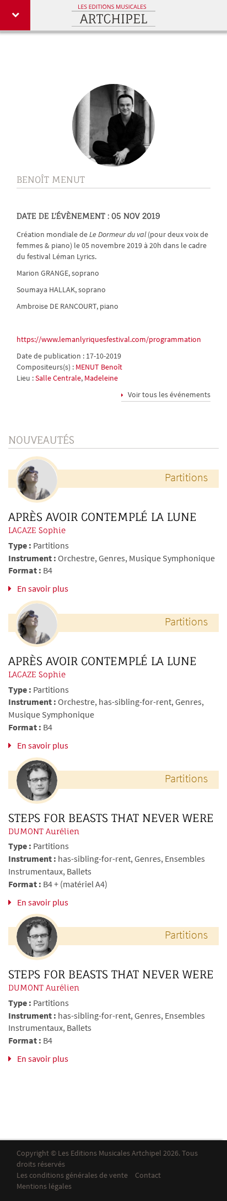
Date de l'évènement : (63, 215)
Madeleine (101, 379)
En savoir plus (42, 589)
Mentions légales (44, 1187)
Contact (148, 1176)
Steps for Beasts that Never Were (111, 818)
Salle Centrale (58, 379)
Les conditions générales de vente (72, 1176)
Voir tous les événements (168, 395)
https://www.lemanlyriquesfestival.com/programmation (109, 340)
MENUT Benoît (98, 368)
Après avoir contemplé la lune (102, 517)
